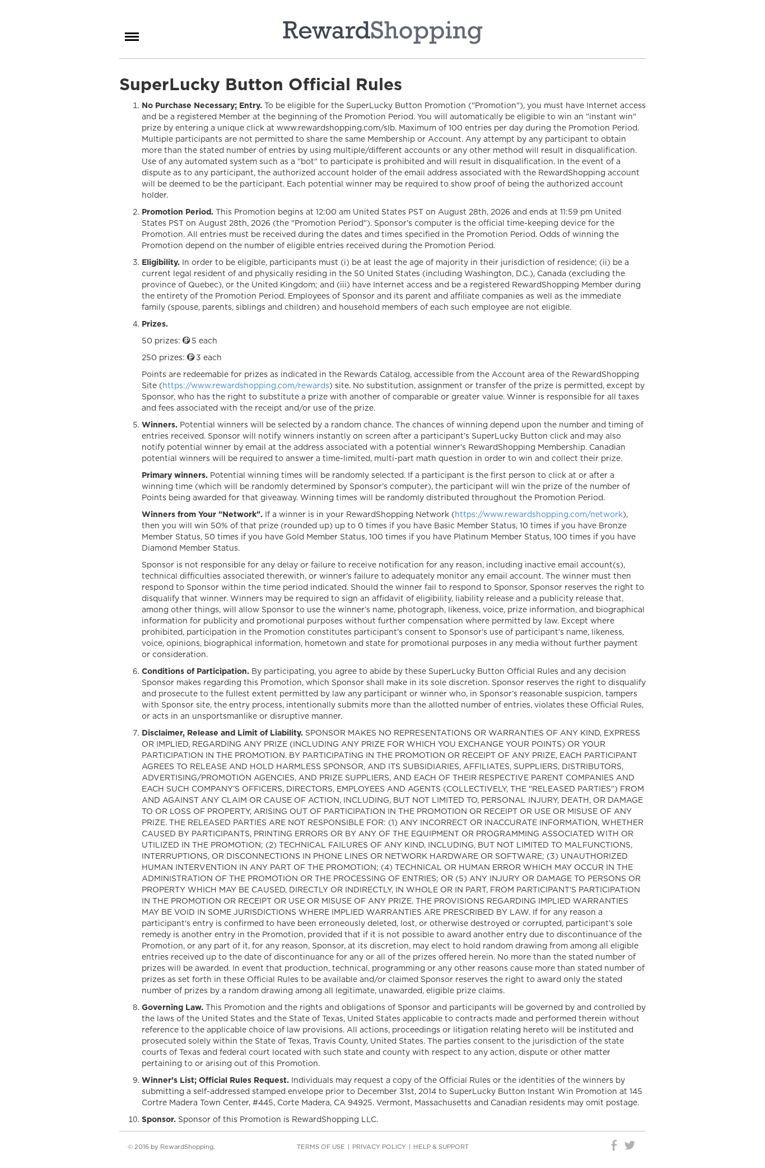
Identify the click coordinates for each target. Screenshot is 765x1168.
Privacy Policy (379, 1147)
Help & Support (441, 1147)
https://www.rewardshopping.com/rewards (245, 386)
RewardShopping (382, 32)
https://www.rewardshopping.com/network (539, 515)
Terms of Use (321, 1147)
